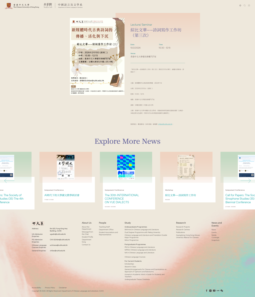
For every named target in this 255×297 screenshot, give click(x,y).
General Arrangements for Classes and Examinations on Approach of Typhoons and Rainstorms (145, 270)
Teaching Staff (104, 227)
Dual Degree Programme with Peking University (142, 232)
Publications (180, 232)
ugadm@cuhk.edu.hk (58, 234)
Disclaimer (63, 288)
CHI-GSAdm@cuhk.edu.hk (60, 240)
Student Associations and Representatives (108, 233)
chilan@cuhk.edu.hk (165, 124)
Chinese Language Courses (135, 257)
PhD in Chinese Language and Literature (140, 247)
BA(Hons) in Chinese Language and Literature (142, 229)
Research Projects (183, 227)
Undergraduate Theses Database (137, 279)
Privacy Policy (50, 288)
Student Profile (87, 237)
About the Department (86, 228)
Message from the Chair (87, 233)
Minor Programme (131, 240)
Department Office (106, 229)
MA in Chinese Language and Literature (139, 253)
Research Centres (183, 229)
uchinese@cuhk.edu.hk (58, 245)
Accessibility (36, 288)
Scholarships (129, 264)
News (214, 230)
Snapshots (215, 240)
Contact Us (86, 245)
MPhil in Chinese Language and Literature (140, 250)
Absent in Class (130, 267)
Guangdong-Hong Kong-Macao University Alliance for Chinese (188, 236)
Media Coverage (215, 236)
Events (214, 232)
